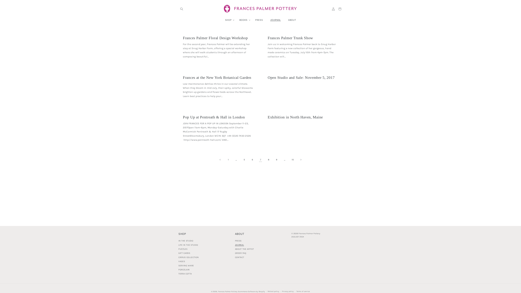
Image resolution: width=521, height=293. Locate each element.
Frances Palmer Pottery (227, 291)
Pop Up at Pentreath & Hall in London (214, 117)
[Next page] (301, 159)
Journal (239, 245)
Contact (239, 257)
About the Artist (244, 249)
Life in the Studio (188, 245)
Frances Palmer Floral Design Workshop (215, 38)
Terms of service (303, 291)
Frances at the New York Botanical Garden (217, 77)
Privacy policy (288, 291)
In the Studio (185, 241)
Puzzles (183, 249)
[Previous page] (220, 159)
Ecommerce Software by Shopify (251, 291)
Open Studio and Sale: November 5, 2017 (301, 77)
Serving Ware (186, 265)
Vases (181, 261)
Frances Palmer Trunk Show (290, 38)
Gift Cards (184, 253)
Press (238, 241)
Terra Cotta (185, 274)
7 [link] (260, 159)
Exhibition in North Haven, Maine (295, 117)
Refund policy (273, 291)
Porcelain (184, 269)
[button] (181, 9)
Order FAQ (240, 253)
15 (293, 159)
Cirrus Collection (188, 257)
